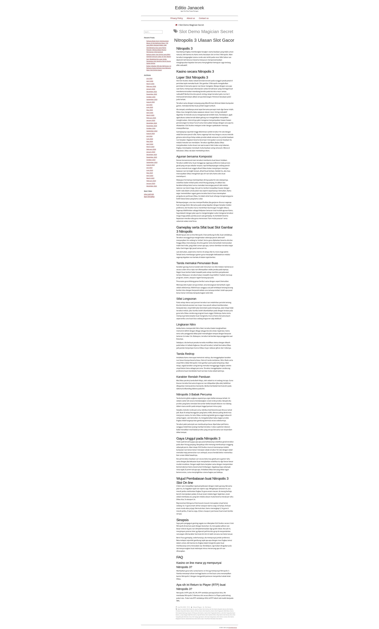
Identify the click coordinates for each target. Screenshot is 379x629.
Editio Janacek (189, 7)
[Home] (176, 25)
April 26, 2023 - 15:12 (184, 607)
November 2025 (151, 94)
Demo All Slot (194, 611)
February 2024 (151, 149)
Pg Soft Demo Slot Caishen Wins (206, 615)
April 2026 (149, 81)
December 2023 (151, 154)
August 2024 (150, 133)
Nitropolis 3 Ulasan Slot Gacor (204, 40)
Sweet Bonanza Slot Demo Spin (195, 619)
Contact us (204, 18)
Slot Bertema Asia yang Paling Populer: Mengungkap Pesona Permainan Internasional (156, 50)
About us (191, 18)
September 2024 (151, 131)
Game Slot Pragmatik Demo (212, 613)
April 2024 (149, 144)
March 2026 (150, 84)
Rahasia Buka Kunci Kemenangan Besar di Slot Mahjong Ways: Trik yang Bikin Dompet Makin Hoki (157, 43)
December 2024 (151, 123)
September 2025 (151, 99)
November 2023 (151, 157)
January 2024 (150, 152)
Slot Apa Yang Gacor (210, 617)
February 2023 (151, 181)
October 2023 (150, 160)
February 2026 (151, 86)
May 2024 (149, 141)
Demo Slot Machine (205, 611)
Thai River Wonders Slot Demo (213, 619)
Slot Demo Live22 (222, 617)
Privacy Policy (176, 18)
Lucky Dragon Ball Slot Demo (188, 615)
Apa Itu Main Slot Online (202, 609)
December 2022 (151, 186)
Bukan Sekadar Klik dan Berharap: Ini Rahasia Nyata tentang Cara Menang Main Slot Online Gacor (158, 68)
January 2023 (150, 183)
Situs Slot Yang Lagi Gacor (196, 617)
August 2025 (150, 102)
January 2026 (150, 89)
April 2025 (149, 113)
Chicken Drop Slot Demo (183, 611)
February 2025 (151, 118)
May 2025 (149, 110)
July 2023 (149, 168)
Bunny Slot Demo (228, 609)
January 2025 (150, 120)
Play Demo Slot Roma (223, 615)
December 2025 (151, 92)
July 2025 (149, 105)
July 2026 (149, 78)
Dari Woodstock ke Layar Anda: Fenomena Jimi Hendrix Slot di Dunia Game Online (158, 61)
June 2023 (149, 170)
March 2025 (150, 115)
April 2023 (149, 175)
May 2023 (149, 173)
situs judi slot (149, 194)
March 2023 (150, 178)
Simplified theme (233, 627)
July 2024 (149, 136)
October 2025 (150, 97)
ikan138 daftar (149, 197)
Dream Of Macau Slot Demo (195, 613)
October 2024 (150, 128)
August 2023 (150, 165)
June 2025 (149, 107)
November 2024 (151, 126)
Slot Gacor (208, 607)
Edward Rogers (197, 607)
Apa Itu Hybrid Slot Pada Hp (186, 609)
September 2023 (151, 162)
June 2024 (149, 139)
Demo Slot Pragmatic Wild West (220, 611)
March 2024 (150, 147)
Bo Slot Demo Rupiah (216, 609)
